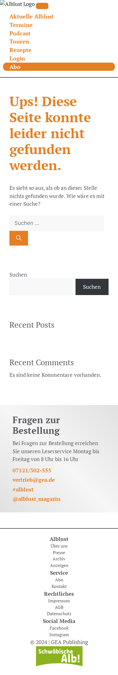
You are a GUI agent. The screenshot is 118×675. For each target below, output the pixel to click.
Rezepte (20, 50)
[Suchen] (18, 238)
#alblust (23, 489)
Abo (14, 66)
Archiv (59, 559)
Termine (21, 25)
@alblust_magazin (36, 498)
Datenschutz (59, 613)
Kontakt (59, 586)
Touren (19, 41)
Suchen (18, 274)
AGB (59, 607)
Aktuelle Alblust (31, 16)
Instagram (59, 634)
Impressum (59, 601)
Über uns (59, 546)
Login (17, 58)
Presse (59, 552)
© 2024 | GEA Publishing (59, 642)
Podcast (20, 33)
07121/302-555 (32, 470)
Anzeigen (59, 565)
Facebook (59, 628)
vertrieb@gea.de (34, 479)
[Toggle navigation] (42, 6)
